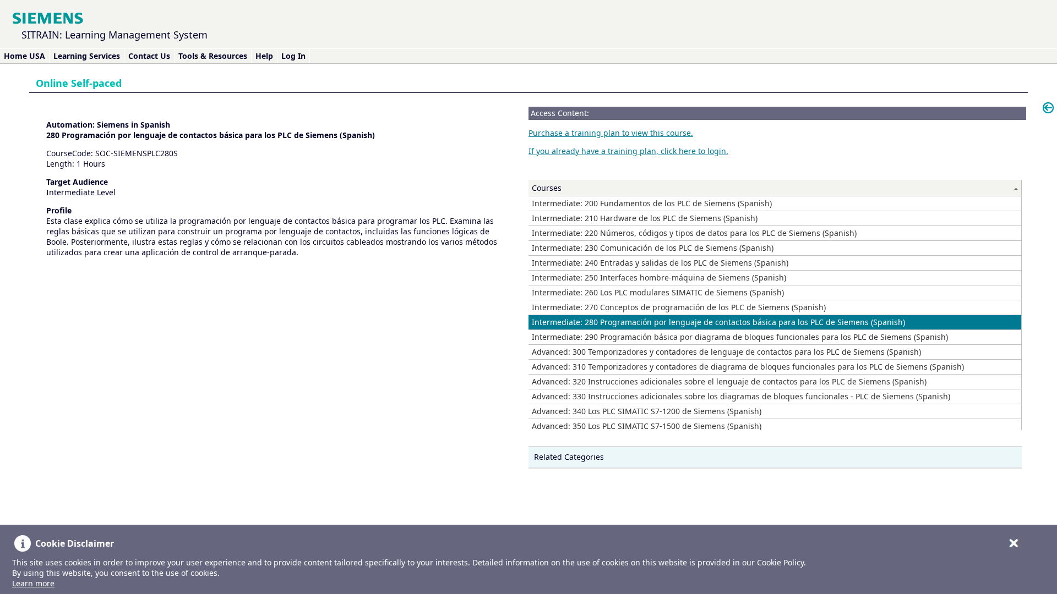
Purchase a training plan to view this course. (610, 133)
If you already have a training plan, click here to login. (628, 151)
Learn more (33, 583)
